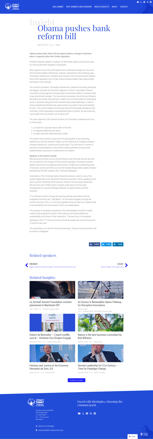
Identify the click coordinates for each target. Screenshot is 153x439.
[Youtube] (138, 2)
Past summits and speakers (79, 7)
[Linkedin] (150, 2)
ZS (100, 372)
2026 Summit (58, 7)
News (58, 45)
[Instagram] (147, 2)
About (114, 7)
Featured (45, 309)
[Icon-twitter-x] (141, 2)
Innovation (52, 309)
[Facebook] (144, 2)
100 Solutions (98, 311)
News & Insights (101, 7)
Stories (91, 311)
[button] (94, 244)
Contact (124, 7)
